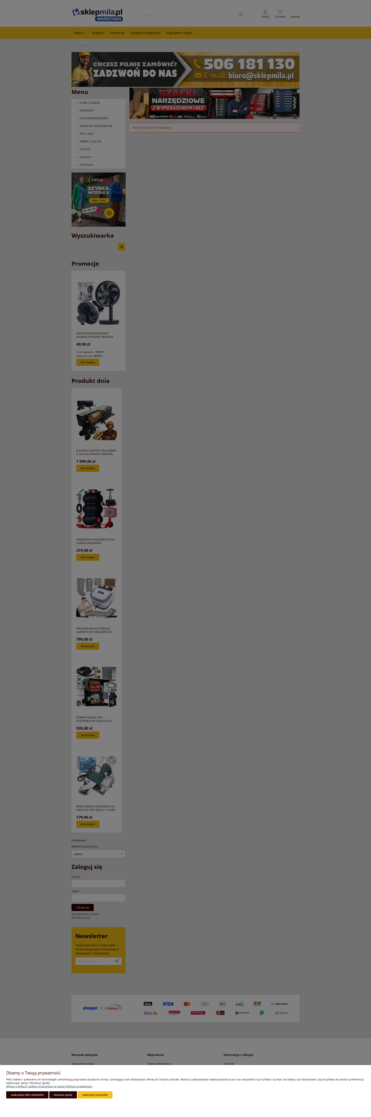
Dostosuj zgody (63, 1094)
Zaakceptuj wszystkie (95, 1094)
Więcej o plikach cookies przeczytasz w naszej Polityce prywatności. (49, 1086)
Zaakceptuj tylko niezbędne (27, 1094)
